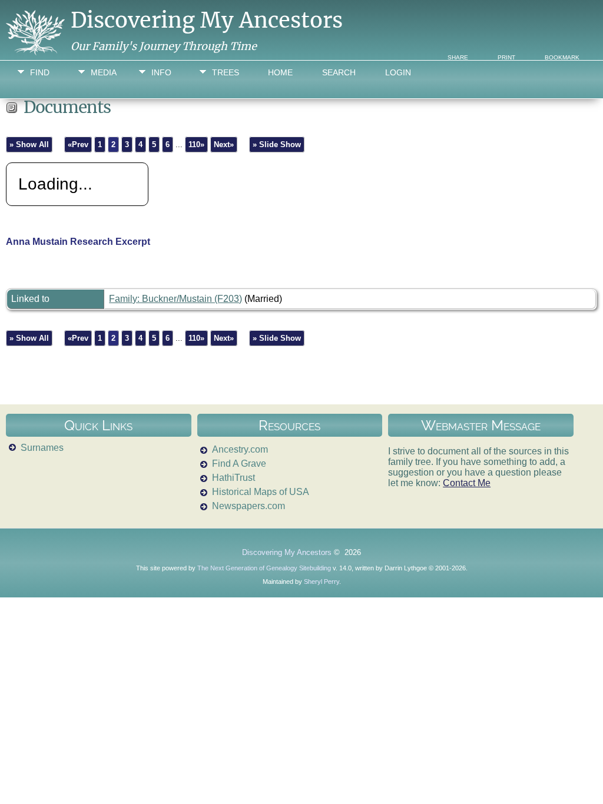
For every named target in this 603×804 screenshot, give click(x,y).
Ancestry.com (240, 449)
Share (458, 57)
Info (161, 72)
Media (104, 72)
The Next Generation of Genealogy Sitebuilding (264, 568)
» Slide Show (277, 144)
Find (39, 72)
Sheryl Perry (321, 581)
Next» (224, 144)
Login (398, 72)
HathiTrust (233, 478)
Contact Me (467, 483)
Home (280, 72)
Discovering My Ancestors (207, 20)
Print (506, 57)
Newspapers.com (248, 506)
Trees (225, 72)
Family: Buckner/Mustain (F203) (175, 299)
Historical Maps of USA (260, 492)
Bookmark (562, 57)
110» (196, 144)
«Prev (78, 144)
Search (339, 72)
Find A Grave (239, 464)
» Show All (29, 144)
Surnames (42, 448)
